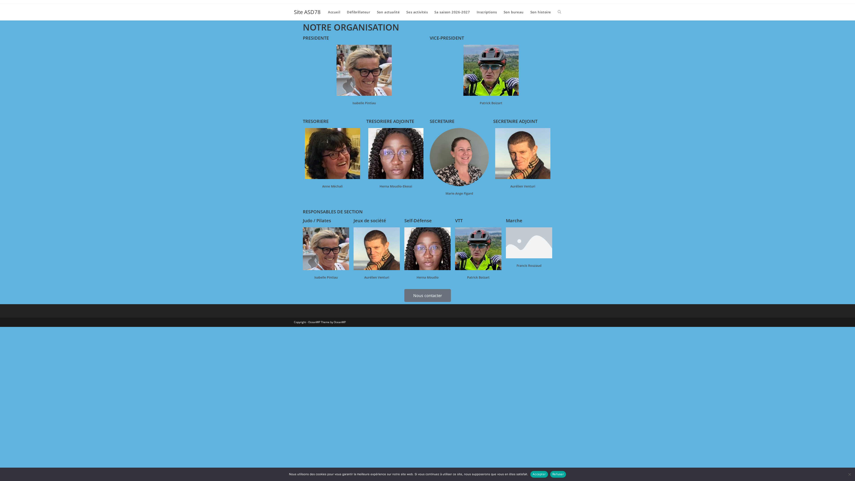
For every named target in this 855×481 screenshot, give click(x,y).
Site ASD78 (307, 12)
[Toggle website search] (559, 12)
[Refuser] (849, 474)
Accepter (539, 474)
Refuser (558, 474)
